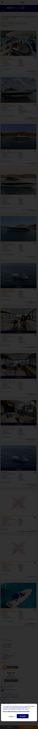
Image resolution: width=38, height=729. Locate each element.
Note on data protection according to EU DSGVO (16, 711)
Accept (23, 716)
